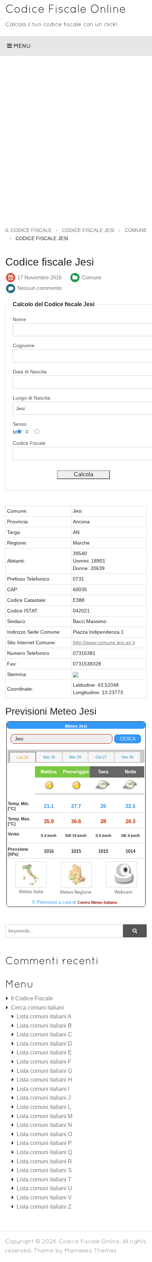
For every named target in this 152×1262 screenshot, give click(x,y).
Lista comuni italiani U (44, 1188)
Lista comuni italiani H (44, 1080)
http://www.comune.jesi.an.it (104, 642)
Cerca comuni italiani (37, 1008)
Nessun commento (39, 288)
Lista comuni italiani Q (44, 1152)
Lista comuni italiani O (44, 1134)
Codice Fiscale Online (65, 8)
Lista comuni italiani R (44, 1161)
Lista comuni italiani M (44, 1116)
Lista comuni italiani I (43, 1089)
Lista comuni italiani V (44, 1197)
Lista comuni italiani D (44, 1044)
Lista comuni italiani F (44, 1062)
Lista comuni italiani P (44, 1143)
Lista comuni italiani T (44, 1179)
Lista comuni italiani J (44, 1098)
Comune (91, 277)
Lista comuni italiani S (44, 1170)
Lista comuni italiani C (44, 1034)
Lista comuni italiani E (44, 1052)
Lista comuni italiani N (44, 1125)
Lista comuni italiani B (44, 1026)
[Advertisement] (76, 135)
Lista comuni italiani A (44, 1016)
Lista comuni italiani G (44, 1071)
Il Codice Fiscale (32, 998)
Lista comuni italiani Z (44, 1207)
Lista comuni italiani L (44, 1107)
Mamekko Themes (90, 1250)
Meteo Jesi (76, 726)
